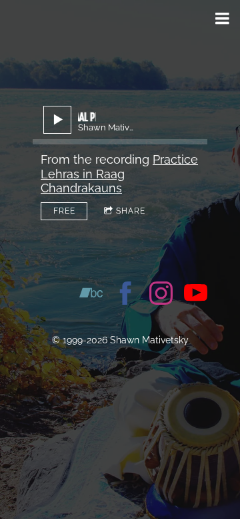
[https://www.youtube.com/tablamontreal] (195, 295)
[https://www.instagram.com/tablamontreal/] (161, 295)
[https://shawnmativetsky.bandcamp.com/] (91, 295)
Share (130, 211)
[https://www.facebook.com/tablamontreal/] (125, 295)
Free (64, 211)
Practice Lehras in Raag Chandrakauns (119, 173)
